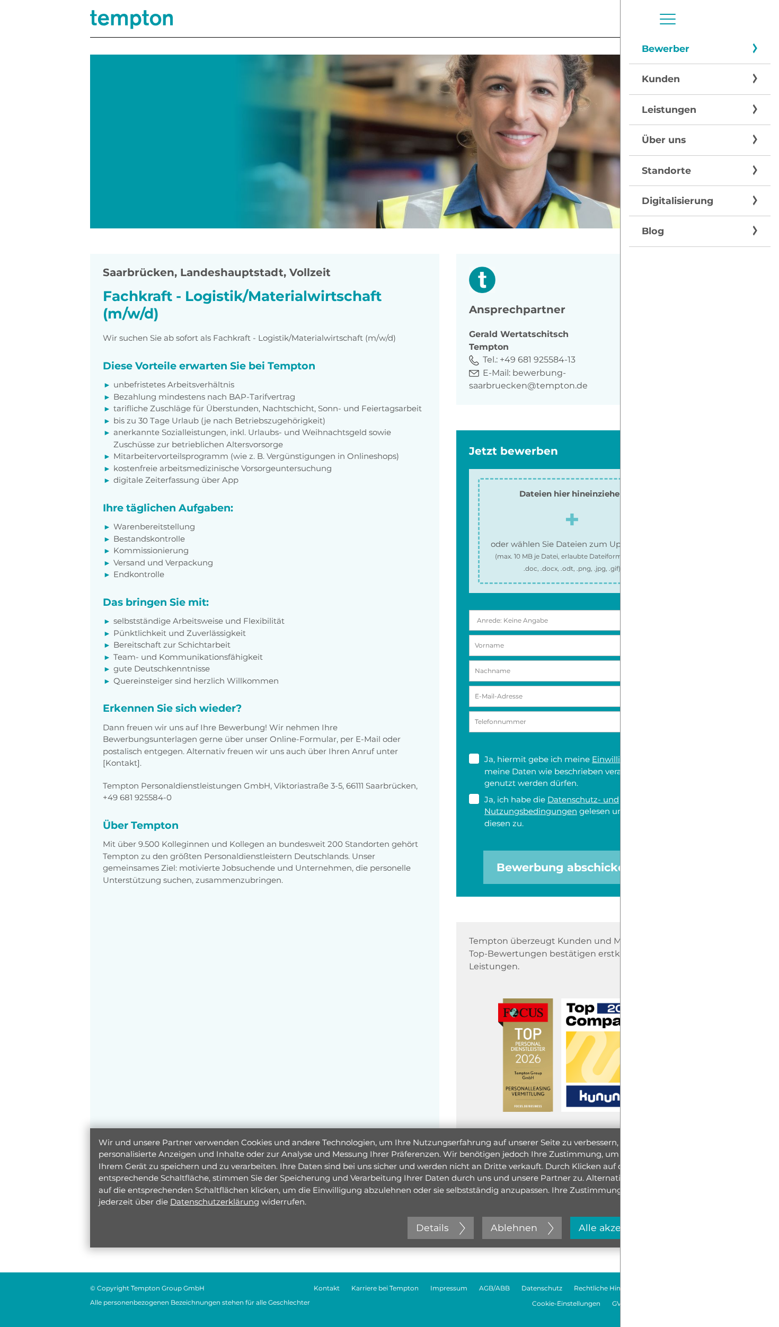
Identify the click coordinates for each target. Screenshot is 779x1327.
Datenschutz (541, 1288)
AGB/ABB (494, 1288)
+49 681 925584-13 (538, 360)
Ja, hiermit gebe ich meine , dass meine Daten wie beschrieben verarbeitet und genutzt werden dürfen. (575, 771)
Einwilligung (616, 759)
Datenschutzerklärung (214, 1202)
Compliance (669, 1288)
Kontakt (327, 1288)
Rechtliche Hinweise (606, 1288)
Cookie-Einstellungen (566, 1303)
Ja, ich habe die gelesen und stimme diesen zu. (572, 811)
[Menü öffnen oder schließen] (667, 19)
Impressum (448, 1288)
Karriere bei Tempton (385, 1288)
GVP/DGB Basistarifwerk (650, 1303)
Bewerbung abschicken (564, 867)
